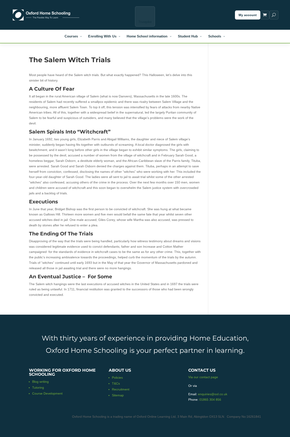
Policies (117, 377)
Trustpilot (145, 22)
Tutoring (38, 387)
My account (248, 15)
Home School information (147, 36)
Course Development (47, 393)
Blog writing (40, 381)
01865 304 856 (210, 399)
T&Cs (116, 383)
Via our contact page (203, 377)
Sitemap (118, 395)
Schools (214, 36)
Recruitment (120, 389)
